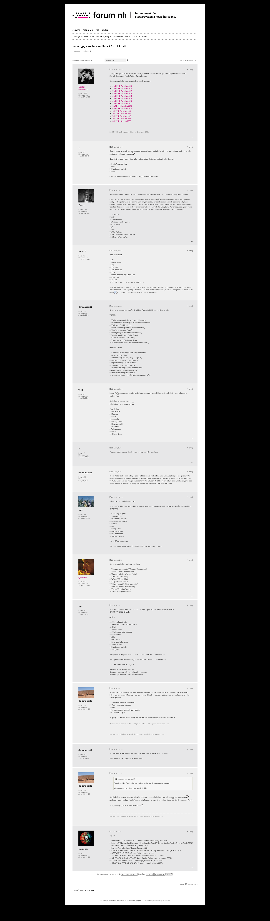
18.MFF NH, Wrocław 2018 (122, 89)
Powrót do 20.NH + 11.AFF (84, 890)
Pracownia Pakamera (116, 900)
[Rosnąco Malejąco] (163, 874)
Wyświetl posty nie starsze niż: (109, 874)
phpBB (138, 900)
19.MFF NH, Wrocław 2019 (122, 86)
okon (80, 510)
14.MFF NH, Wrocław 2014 (122, 99)
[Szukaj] (127, 60)
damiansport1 (85, 307)
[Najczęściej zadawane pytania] (97, 30)
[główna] (76, 30)
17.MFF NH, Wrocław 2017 (122, 91)
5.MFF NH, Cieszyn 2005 (121, 121)
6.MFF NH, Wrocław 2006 (121, 119)
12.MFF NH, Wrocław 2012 (122, 104)
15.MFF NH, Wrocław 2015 (122, 96)
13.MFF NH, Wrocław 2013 (122, 101)
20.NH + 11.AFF (141, 37)
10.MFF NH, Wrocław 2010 (122, 109)
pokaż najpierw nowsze (83, 60)
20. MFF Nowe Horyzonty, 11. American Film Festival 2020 (112, 37)
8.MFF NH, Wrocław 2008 (121, 114)
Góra (192, 137)
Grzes (81, 205)
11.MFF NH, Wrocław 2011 (122, 106)
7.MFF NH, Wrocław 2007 (121, 116)
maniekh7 (83, 849)
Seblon (81, 87)
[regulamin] (88, 30)
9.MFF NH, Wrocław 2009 (121, 111)
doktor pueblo (85, 701)
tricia (80, 390)
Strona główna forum (80, 37)
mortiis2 (82, 251)
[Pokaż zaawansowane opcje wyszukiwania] (105, 30)
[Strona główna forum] (125, 15)
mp (80, 606)
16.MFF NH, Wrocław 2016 (122, 94)
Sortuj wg (142, 874)
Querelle (82, 577)
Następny (86, 51)
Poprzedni (77, 51)
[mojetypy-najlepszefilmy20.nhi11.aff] (99, 46)
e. (79, 147)
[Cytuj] (190, 70)
